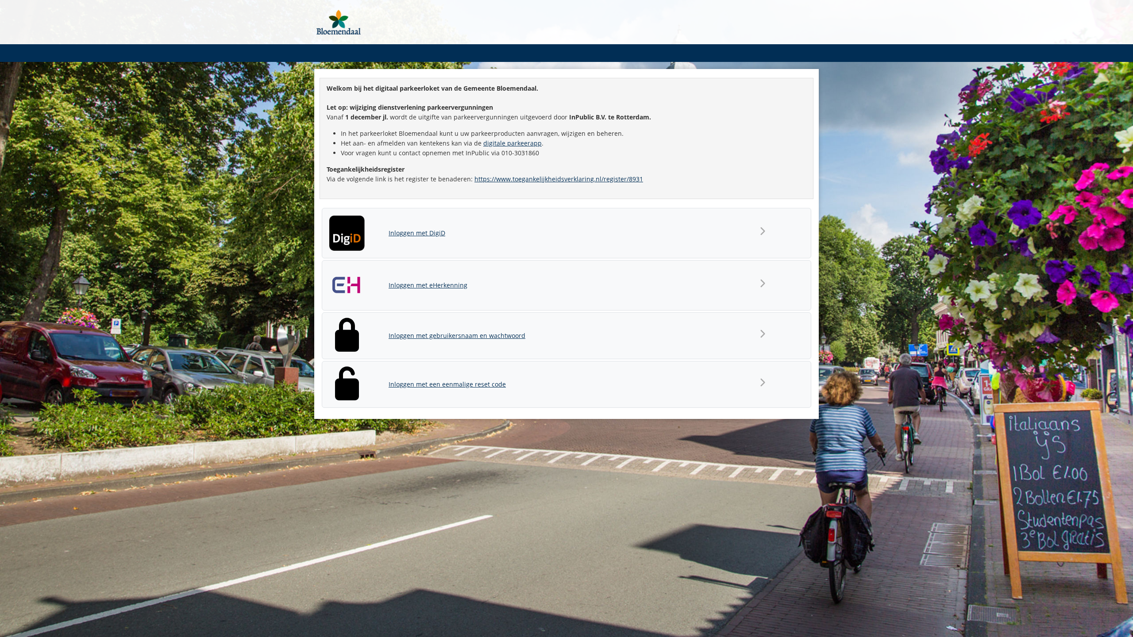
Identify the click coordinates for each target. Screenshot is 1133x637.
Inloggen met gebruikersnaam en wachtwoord (457, 335)
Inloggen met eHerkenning (428, 285)
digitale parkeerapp (512, 143)
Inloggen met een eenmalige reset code (447, 384)
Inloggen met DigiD (417, 233)
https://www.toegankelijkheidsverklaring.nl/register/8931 (558, 179)
